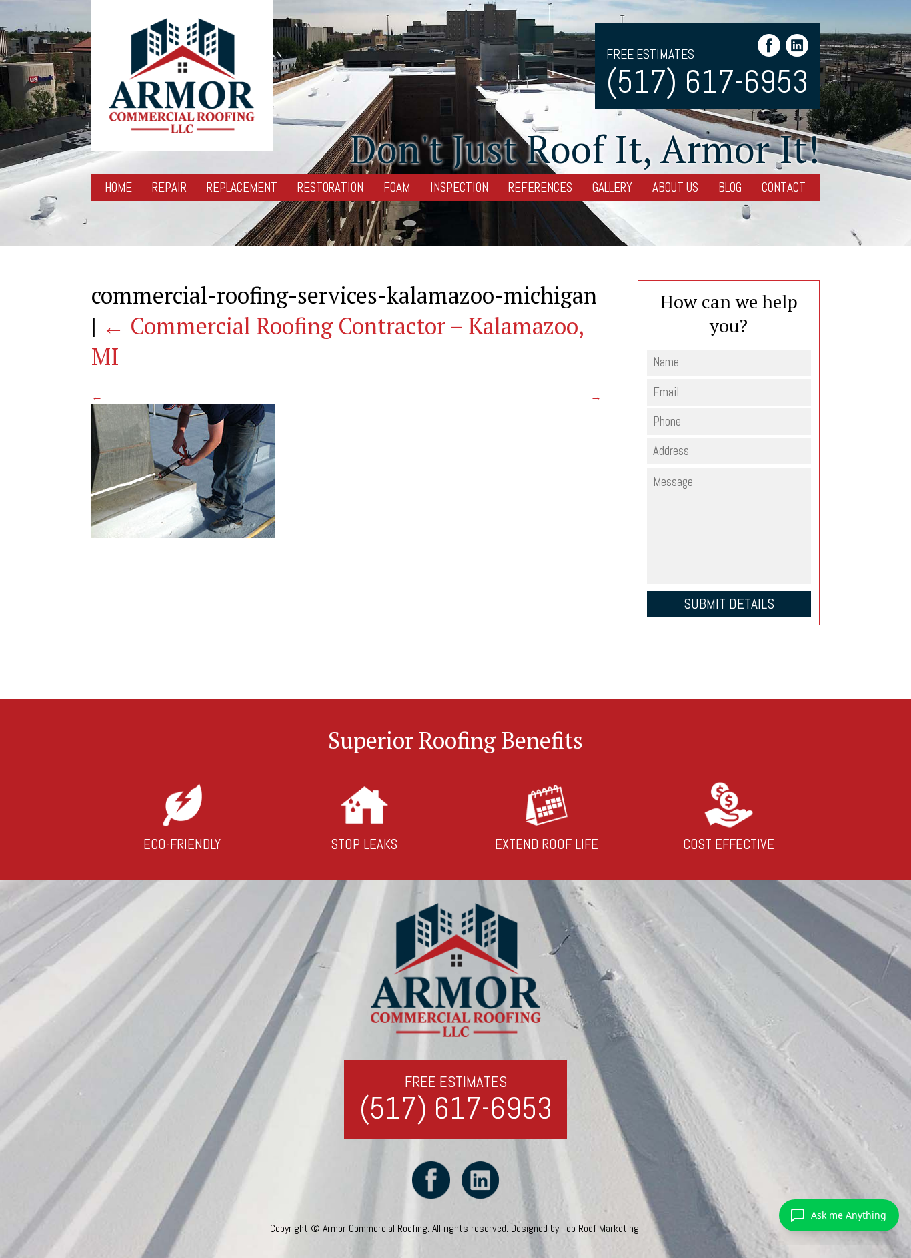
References (540, 187)
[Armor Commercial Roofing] (182, 75)
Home (118, 187)
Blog (730, 187)
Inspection (459, 187)
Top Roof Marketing (600, 1228)
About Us (675, 187)
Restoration (330, 187)
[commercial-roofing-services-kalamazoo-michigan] (183, 534)
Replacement (242, 187)
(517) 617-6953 (707, 81)
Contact (784, 187)
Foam (396, 187)
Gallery (612, 187)
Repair (169, 187)
